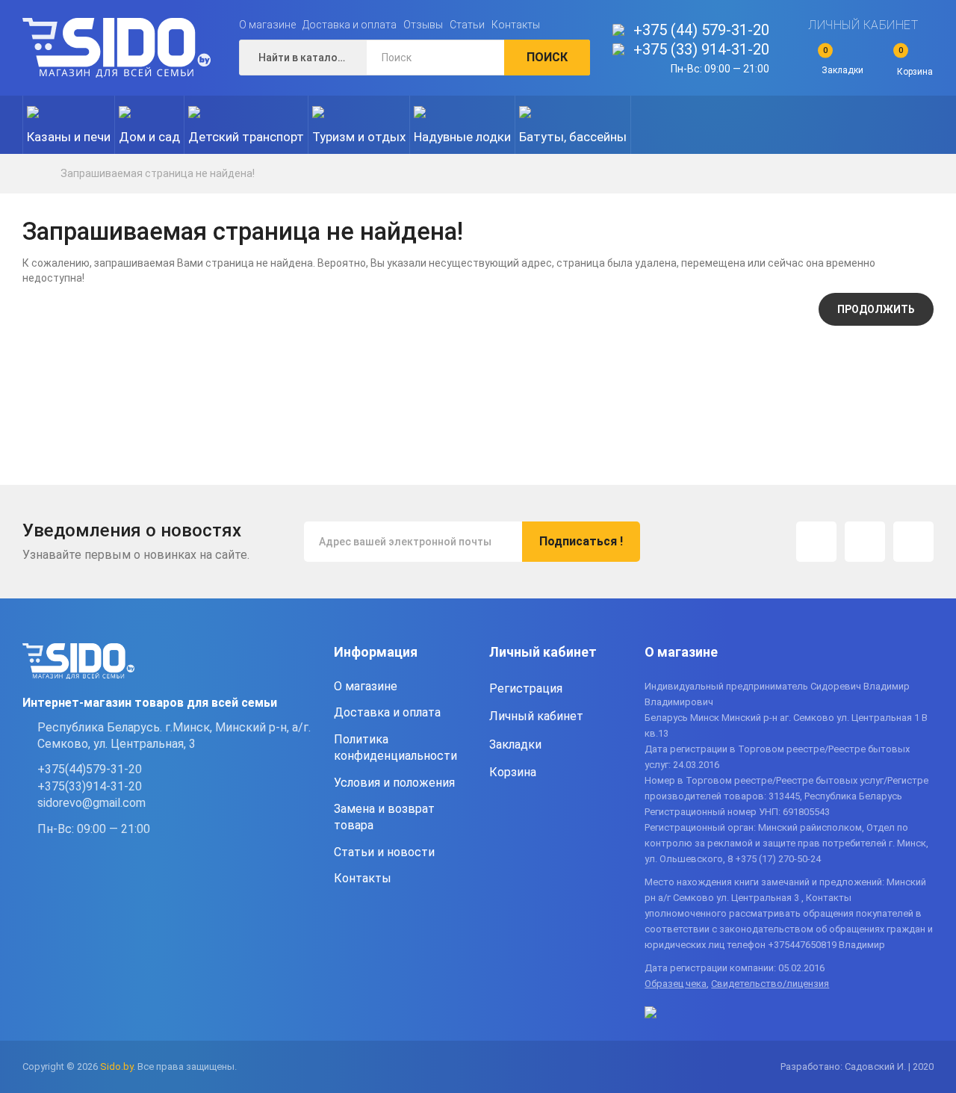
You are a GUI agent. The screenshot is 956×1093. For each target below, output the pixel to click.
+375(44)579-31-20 (89, 769)
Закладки (515, 744)
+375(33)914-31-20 (89, 786)
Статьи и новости (384, 852)
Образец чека (676, 983)
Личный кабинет (863, 25)
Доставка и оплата (349, 25)
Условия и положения (394, 782)
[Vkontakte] (913, 541)
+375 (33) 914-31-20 (701, 49)
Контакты (515, 25)
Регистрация (525, 688)
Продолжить (876, 309)
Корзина (512, 772)
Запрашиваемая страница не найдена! (157, 173)
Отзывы (423, 25)
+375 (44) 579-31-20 (701, 30)
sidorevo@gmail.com (91, 803)
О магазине (267, 25)
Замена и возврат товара (384, 817)
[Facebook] (865, 541)
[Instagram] (816, 541)
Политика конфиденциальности (395, 747)
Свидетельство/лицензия (770, 983)
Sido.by (116, 1066)
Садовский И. (875, 1066)
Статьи (467, 25)
